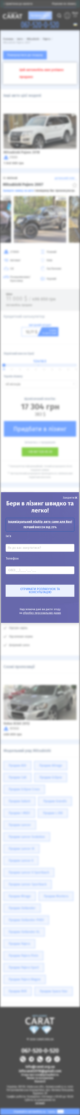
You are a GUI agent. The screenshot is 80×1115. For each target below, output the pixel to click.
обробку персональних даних (42, 613)
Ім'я (8, 536)
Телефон (12, 558)
